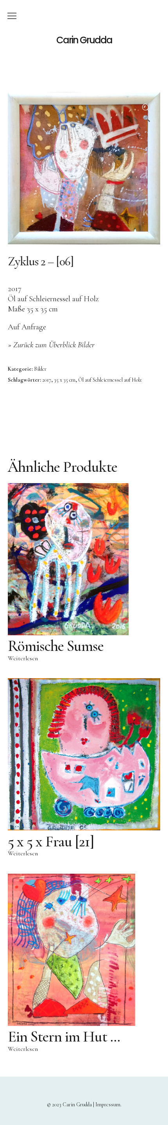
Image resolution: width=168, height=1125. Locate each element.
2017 (46, 380)
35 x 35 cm (64, 380)
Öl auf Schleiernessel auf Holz (110, 380)
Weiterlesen (23, 658)
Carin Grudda (84, 40)
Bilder (40, 369)
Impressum (107, 1104)
